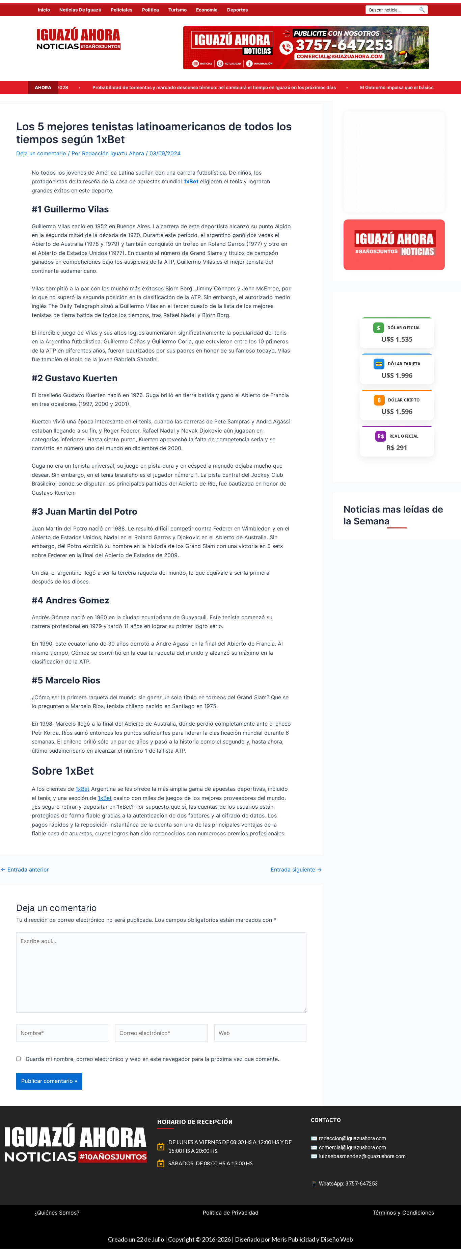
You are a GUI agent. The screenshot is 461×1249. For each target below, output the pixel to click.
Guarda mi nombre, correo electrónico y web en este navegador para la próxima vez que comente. (152, 1059)
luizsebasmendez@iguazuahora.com (362, 1156)
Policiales (122, 9)
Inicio (44, 9)
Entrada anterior (25, 869)
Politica (150, 9)
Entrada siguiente (296, 869)
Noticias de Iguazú (80, 9)
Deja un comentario (41, 153)
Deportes (237, 9)
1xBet (82, 788)
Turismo (177, 9)
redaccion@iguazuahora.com (352, 1138)
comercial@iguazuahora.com (352, 1147)
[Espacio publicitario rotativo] (306, 47)
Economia (207, 9)
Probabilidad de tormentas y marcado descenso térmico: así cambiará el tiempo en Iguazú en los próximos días (129, 87)
